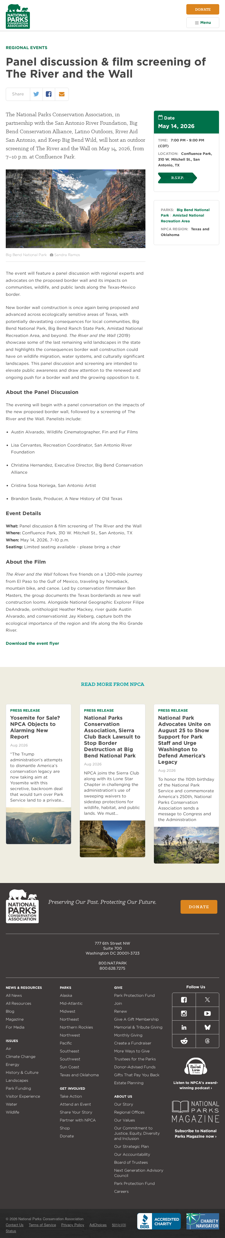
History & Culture (22, 1072)
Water (11, 1104)
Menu (205, 22)
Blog (10, 1011)
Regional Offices (129, 1112)
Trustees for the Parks (135, 1059)
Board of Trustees (131, 1162)
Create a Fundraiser (132, 1043)
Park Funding (18, 1088)
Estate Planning (129, 1083)
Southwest (70, 1059)
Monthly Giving (128, 1035)
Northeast (69, 1019)
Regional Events (26, 47)
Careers (121, 1191)
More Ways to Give (132, 1051)
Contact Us (15, 1224)
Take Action (71, 1096)
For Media (15, 1027)
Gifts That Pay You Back (136, 1075)
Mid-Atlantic (71, 1003)
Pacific (66, 1043)
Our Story (123, 1104)
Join (118, 1003)
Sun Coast (69, 1067)
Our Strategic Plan (131, 1146)
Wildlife (12, 1112)
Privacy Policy (72, 1224)
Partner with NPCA (78, 1120)
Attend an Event (75, 1104)
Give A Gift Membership (136, 1019)
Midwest (67, 1011)
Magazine (15, 1019)
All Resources (18, 1003)
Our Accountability (132, 1154)
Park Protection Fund (134, 995)
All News (14, 995)
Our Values (124, 1120)
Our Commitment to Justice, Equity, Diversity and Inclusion (137, 1133)
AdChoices (98, 1224)
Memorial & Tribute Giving (138, 1027)
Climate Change (20, 1056)
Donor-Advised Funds (135, 1067)
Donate (202, 9)
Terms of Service (42, 1224)
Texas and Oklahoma (79, 1075)
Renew (120, 1011)
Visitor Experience (23, 1096)
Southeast (69, 1051)
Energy (12, 1064)
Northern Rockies (76, 1027)
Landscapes (17, 1080)
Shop (65, 1128)
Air (8, 1048)
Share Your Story (76, 1112)
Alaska (66, 995)
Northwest (70, 1035)
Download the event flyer (32, 643)
